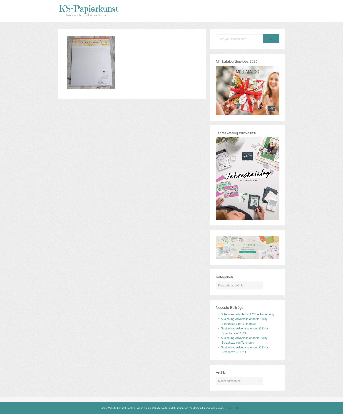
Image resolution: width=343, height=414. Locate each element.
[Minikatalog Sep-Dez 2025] (247, 112)
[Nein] (338, 408)
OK (229, 408)
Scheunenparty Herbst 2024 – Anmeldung (247, 314)
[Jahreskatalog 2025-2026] (247, 217)
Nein (238, 408)
